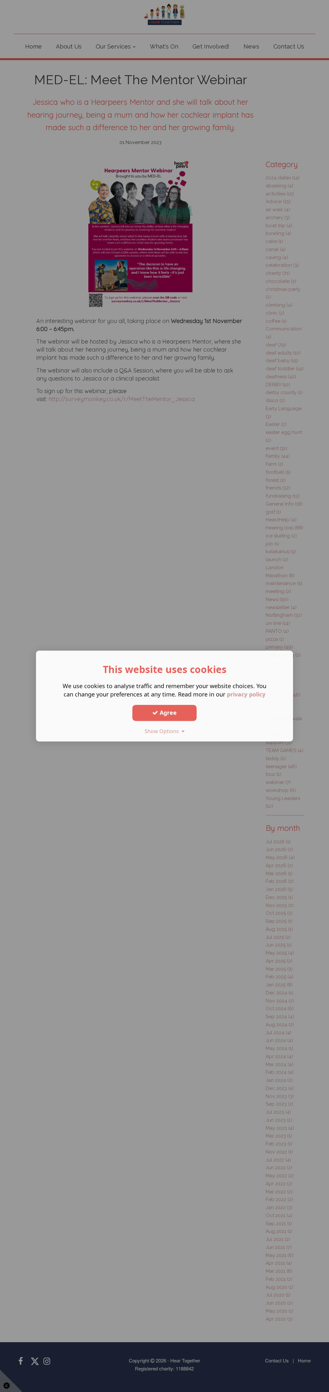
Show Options (163, 731)
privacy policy (246, 694)
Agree (167, 712)
